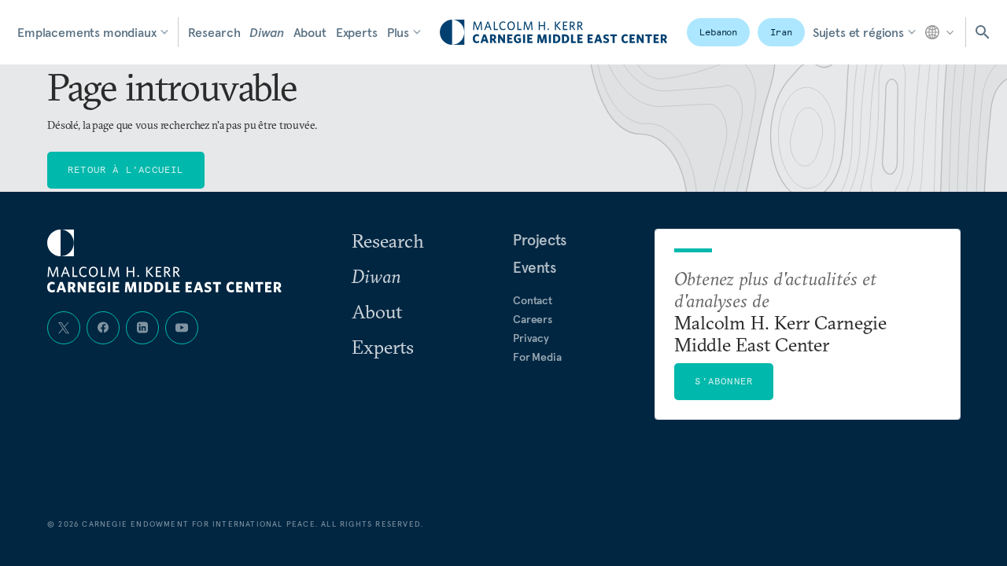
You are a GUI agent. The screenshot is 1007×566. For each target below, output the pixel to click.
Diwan (266, 32)
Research (214, 32)
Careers (532, 319)
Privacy (531, 338)
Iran (781, 32)
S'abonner (724, 381)
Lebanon (718, 32)
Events (534, 267)
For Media (537, 357)
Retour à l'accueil (126, 169)
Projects (539, 239)
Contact (532, 300)
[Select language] (940, 32)
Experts (357, 32)
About (309, 32)
